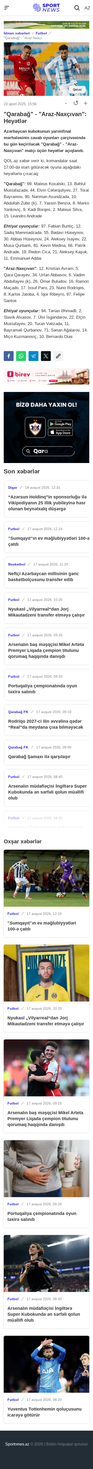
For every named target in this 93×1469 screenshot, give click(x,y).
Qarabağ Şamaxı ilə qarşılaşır (39, 756)
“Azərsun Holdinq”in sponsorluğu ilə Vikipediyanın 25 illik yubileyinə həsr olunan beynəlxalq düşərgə (47, 502)
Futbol (41, 33)
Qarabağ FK (18, 712)
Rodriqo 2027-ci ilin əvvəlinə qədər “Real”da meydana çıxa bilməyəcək (45, 724)
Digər (12, 488)
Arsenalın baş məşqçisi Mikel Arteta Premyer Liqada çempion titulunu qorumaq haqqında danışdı (46, 650)
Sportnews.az (17, 1444)
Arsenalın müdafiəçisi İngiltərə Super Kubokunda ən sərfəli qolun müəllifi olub (47, 792)
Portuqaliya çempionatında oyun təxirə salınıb (42, 688)
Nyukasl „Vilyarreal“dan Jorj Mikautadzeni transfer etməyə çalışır (46, 612)
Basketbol (16, 564)
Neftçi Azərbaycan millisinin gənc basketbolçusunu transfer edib (43, 576)
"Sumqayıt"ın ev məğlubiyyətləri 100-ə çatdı (49, 541)
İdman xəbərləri (17, 33)
